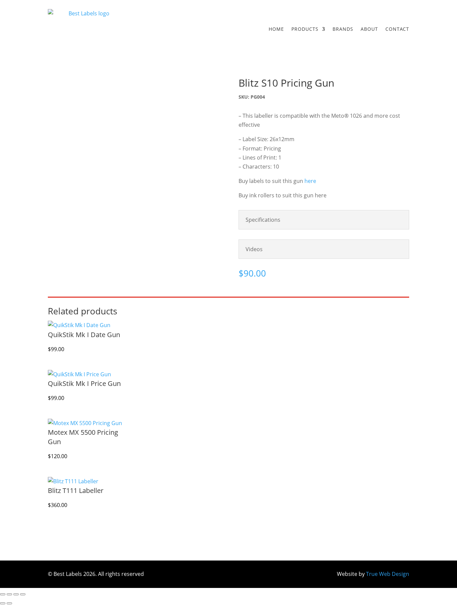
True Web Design (387, 574)
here (310, 181)
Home (276, 29)
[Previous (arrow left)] (2, 603)
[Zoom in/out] (2, 594)
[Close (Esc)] (22, 594)
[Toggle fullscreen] (9, 594)
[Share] (16, 594)
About (369, 29)
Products (304, 29)
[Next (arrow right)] (9, 603)
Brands (343, 29)
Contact (397, 29)
